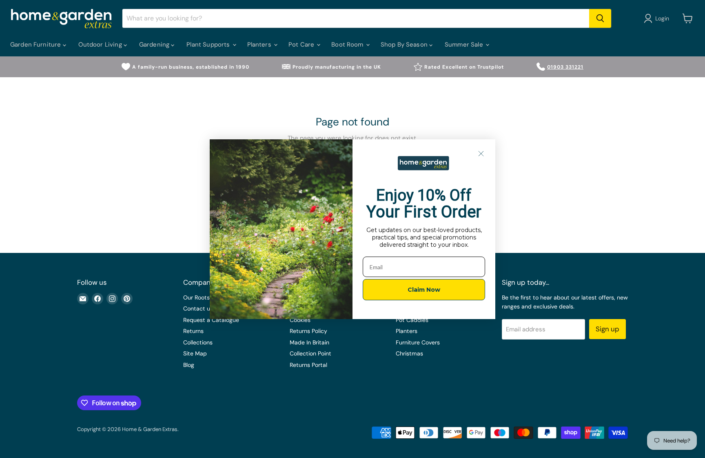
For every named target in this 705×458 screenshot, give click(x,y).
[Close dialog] (481, 153)
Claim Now (424, 289)
